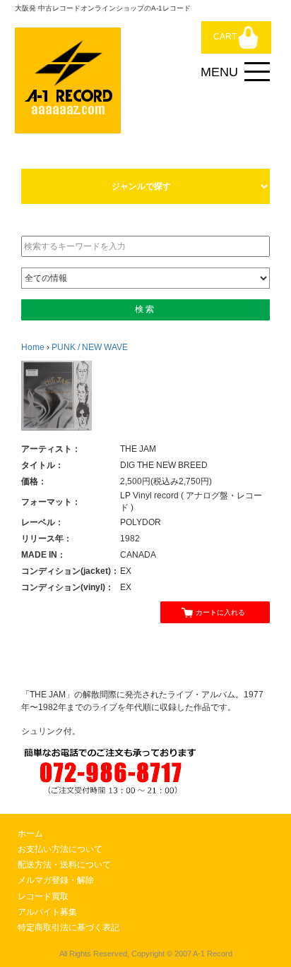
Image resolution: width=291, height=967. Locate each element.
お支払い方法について (60, 849)
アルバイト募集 (47, 912)
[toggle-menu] (257, 72)
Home (32, 347)
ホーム (30, 834)
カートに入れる (220, 612)
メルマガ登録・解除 (56, 880)
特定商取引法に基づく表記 (68, 927)
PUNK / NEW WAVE (90, 347)
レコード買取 (43, 896)
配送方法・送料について (64, 865)
